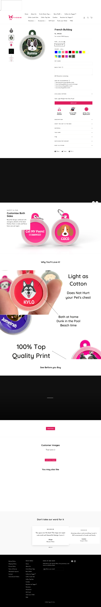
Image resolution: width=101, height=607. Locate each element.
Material (58, 128)
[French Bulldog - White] (24, 499)
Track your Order (62, 21)
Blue (56, 52)
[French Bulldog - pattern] (26, 499)
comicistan (63, 56)
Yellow (83, 52)
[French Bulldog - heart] (14, 500)
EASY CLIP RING (59, 145)
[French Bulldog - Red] (18, 499)
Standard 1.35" (60, 44)
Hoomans (31, 21)
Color (59, 49)
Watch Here (50, 428)
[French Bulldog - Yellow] (23, 499)
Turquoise (59, 52)
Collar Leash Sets (33, 17)
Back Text (58, 67)
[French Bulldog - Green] (19, 499)
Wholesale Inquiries (14, 571)
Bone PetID (57, 14)
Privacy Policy (12, 566)
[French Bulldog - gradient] (12, 500)
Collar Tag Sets (45, 17)
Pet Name (58, 61)
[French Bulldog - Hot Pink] (14, 499)
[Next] (97, 202)
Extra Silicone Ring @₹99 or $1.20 (64, 86)
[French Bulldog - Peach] (12, 499)
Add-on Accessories (61, 80)
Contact (11, 574)
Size (59, 41)
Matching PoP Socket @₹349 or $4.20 (65, 82)
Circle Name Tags (44, 14)
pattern (56, 56)
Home (26, 14)
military (73, 56)
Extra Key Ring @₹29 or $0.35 (63, 87)
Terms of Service (13, 569)
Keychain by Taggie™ (66, 17)
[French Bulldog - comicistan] (11, 500)
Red (73, 52)
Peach (63, 52)
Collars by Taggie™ (70, 14)
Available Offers (60, 93)
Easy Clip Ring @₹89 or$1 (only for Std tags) (67, 84)
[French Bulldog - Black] (16, 499)
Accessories (41, 21)
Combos (55, 17)
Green (76, 52)
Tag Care (58, 132)
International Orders (14, 576)
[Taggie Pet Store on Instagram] (75, 561)
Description (59, 119)
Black (70, 52)
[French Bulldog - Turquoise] (11, 499)
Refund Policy (12, 561)
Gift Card (51, 21)
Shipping (66, 36)
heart (70, 56)
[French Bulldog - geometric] (9, 500)
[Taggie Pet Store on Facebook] (72, 561)
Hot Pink (66, 52)
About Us (33, 14)
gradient (66, 56)
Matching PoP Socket (62, 141)
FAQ (71, 21)
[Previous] (93, 202)
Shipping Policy (12, 563)
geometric (59, 56)
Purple (80, 52)
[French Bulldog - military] (16, 500)
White (87, 52)
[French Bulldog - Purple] (21, 499)
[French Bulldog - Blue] (9, 499)
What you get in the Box (63, 123)
